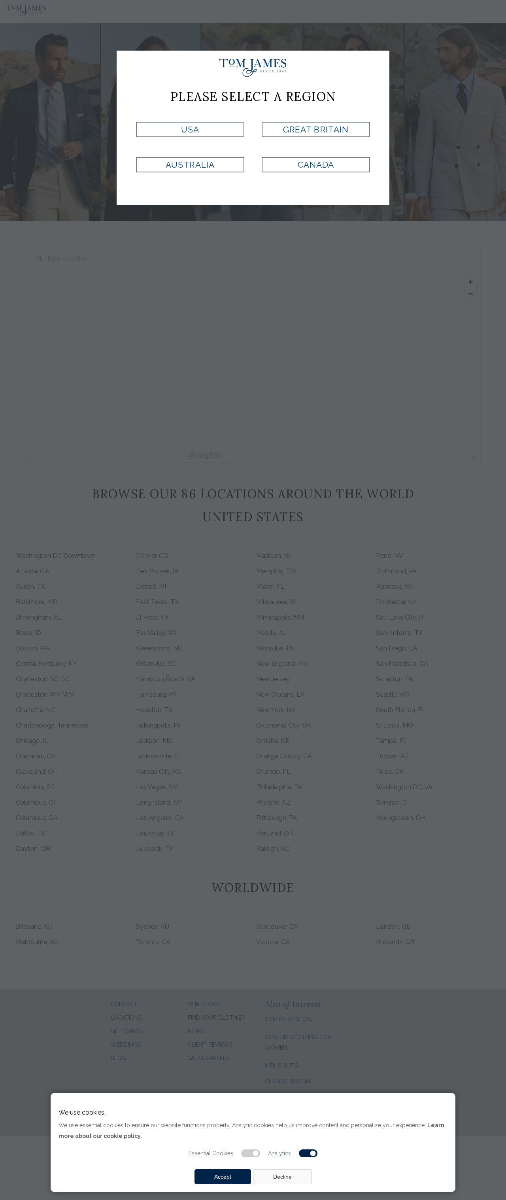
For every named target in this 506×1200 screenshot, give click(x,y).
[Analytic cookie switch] (308, 1153)
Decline (282, 1177)
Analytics (279, 1153)
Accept (222, 1177)
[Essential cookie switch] (250, 1153)
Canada (316, 165)
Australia (190, 165)
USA (190, 129)
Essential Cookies (211, 1153)
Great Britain (316, 129)
